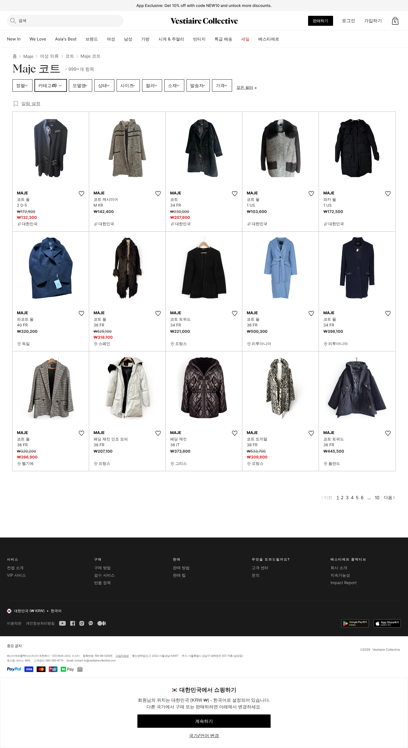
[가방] (154, 39)
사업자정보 (122, 656)
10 (377, 497)
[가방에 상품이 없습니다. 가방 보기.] (395, 21)
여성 (111, 39)
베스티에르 (268, 39)
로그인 (348, 20)
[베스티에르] (283, 39)
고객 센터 (260, 568)
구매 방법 (102, 568)
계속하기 (204, 721)
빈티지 (199, 39)
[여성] (119, 39)
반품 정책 (102, 582)
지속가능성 (340, 575)
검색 (22, 20)
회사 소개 (339, 568)
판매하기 (320, 21)
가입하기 (373, 20)
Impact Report (344, 582)
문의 (256, 575)
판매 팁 (179, 575)
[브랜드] (102, 39)
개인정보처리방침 (40, 623)
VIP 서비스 (16, 575)
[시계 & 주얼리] (189, 39)
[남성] (137, 39)
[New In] (25, 39)
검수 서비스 (104, 575)
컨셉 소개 (15, 568)
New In (14, 39)
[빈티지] (210, 39)
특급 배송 (223, 39)
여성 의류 (49, 56)
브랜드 (91, 39)
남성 (128, 39)
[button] (395, 21)
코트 (69, 56)
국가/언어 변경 (204, 735)
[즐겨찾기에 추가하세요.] (81, 193)
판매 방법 (181, 568)
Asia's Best (66, 39)
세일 (245, 39)
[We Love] (51, 39)
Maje (28, 56)
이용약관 (14, 623)
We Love (37, 39)
